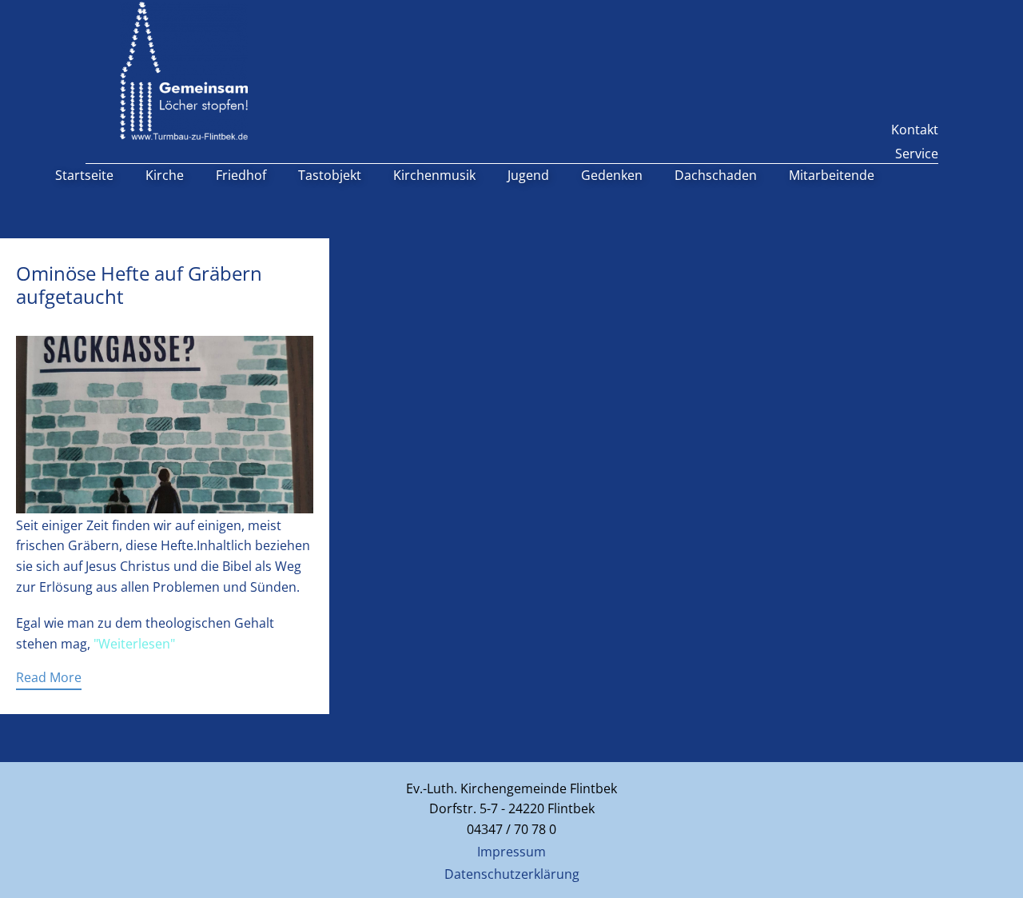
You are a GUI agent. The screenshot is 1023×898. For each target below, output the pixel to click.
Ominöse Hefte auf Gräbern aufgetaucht (139, 284)
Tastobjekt (329, 175)
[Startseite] (184, 71)
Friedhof (241, 175)
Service (916, 153)
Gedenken (612, 175)
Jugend (528, 175)
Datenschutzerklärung (511, 874)
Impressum (511, 851)
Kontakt (914, 129)
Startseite (84, 175)
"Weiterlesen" (134, 644)
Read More (49, 677)
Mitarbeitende (831, 175)
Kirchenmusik (434, 175)
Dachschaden (716, 175)
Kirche (164, 175)
